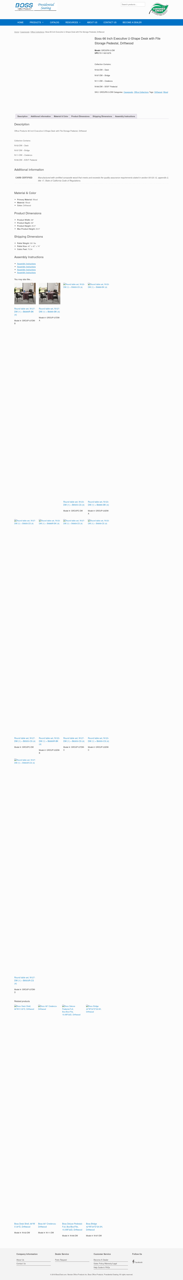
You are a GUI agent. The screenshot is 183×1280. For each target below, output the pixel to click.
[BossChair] (35, 7)
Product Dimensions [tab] (80, 116)
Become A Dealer (101, 1259)
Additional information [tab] (41, 116)
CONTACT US (110, 22)
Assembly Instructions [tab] (125, 116)
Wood (165, 92)
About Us (20, 1259)
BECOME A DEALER (132, 22)
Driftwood (158, 92)
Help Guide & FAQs (102, 1267)
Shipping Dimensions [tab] (102, 116)
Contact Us (21, 1263)
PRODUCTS (35, 22)
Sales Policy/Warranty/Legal (105, 1263)
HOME (20, 22)
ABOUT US (92, 22)
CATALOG (54, 22)
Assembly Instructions (26, 263)
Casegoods (24, 32)
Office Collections (37, 32)
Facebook (138, 1262)
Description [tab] (22, 116)
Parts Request (61, 1259)
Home (16, 32)
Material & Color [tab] (61, 116)
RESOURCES (71, 22)
